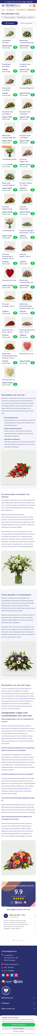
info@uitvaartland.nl (11, 964)
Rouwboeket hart (21, 17)
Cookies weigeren (18, 1028)
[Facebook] (3, 975)
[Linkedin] (12, 975)
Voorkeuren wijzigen (18, 1031)
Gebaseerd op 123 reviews (18, 896)
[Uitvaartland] (13, 5)
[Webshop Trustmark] (18, 902)
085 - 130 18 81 (8, 967)
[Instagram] (16, 975)
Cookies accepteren (18, 1024)
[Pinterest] (7, 975)
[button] (2, 17)
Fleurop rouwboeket (10, 17)
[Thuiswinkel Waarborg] (25, 902)
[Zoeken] (30, 5)
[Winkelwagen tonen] (34, 5)
